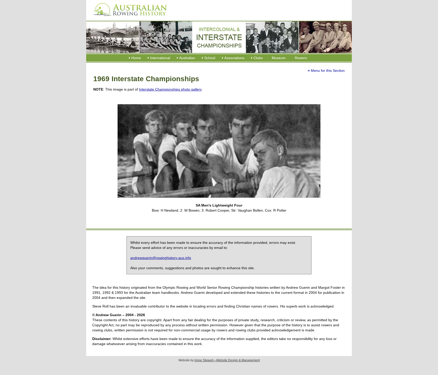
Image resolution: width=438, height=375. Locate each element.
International (160, 58)
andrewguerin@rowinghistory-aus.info (160, 258)
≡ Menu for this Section (326, 71)
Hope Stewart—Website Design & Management (227, 360)
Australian (187, 58)
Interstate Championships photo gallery (170, 89)
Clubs (258, 58)
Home (136, 58)
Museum (279, 58)
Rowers (301, 58)
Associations (234, 58)
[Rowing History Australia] (128, 18)
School (209, 58)
